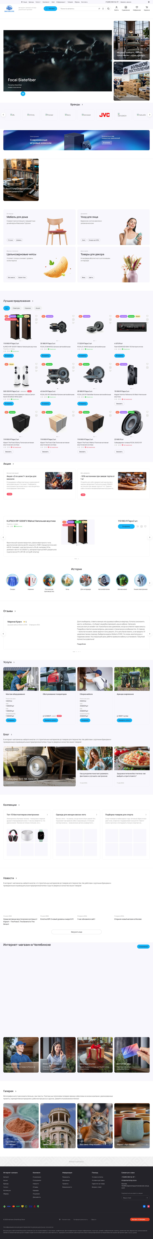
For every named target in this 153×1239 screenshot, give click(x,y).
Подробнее (81, 644)
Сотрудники (37, 1180)
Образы (6, 1194)
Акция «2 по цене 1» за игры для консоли (21, 477)
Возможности (67, 1187)
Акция (38, 308)
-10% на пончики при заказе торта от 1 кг (98, 477)
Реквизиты (66, 1177)
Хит (6, 308)
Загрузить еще (76, 932)
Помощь (95, 1173)
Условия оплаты (97, 1177)
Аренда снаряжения (125, 694)
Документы (37, 1197)
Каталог (6, 1177)
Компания (36, 1173)
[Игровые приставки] (76, 140)
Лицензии (36, 1194)
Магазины (65, 1180)
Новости (36, 1184)
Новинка (28, 308)
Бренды (5, 1184)
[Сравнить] (36, 319)
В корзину (8, 356)
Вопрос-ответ (97, 1187)
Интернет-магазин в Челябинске (27, 945)
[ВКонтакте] (144, 1206)
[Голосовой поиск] (103, 8)
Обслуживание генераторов (55, 694)
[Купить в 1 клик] (36, 323)
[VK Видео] (148, 1206)
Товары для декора (92, 254)
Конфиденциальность (81, 1219)
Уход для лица (89, 217)
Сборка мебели (86, 694)
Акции (5, 1180)
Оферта (93, 1219)
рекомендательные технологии (42, 1227)
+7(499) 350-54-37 (111, 2)
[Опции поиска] (99, 8)
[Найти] (108, 8)
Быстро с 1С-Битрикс (138, 1219)
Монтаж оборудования (15, 694)
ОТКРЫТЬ (13, 94)
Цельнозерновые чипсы (21, 254)
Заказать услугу (50, 720)
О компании (143, 947)
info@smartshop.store (128, 1180)
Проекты (65, 1184)
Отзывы (35, 1187)
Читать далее (132, 1232)
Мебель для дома (17, 217)
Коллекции (7, 1190)
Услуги (5, 1187)
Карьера (36, 1190)
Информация (67, 1173)
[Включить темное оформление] (149, 2)
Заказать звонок (125, 2)
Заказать (119, 404)
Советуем (16, 308)
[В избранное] (36, 316)
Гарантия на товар (98, 1184)
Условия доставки (98, 1180)
